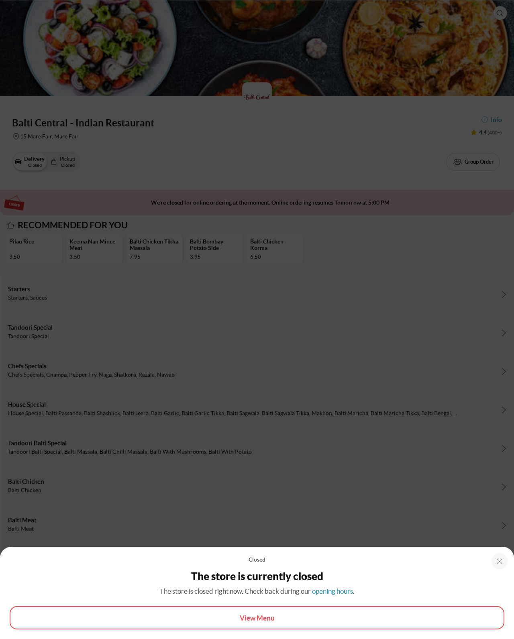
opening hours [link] (332, 591)
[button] (500, 561)
